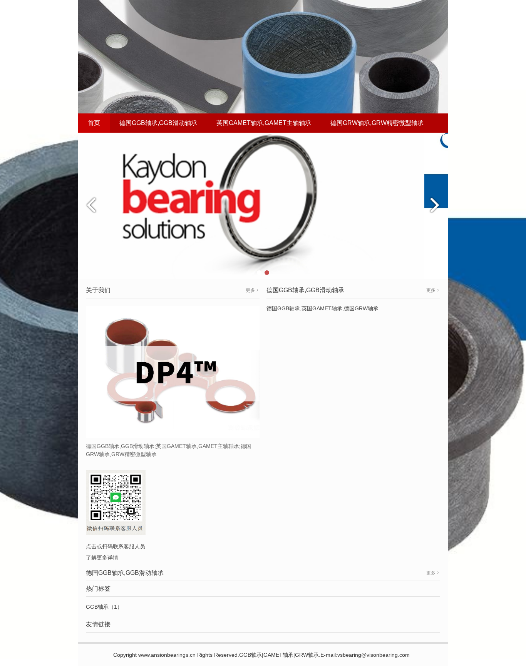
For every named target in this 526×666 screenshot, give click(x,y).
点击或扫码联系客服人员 (115, 546)
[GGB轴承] (263, 205)
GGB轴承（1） (104, 607)
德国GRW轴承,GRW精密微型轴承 (377, 123)
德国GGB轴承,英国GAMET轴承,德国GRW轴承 (322, 308)
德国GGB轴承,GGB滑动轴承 (158, 123)
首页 (94, 123)
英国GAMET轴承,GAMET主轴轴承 (263, 123)
